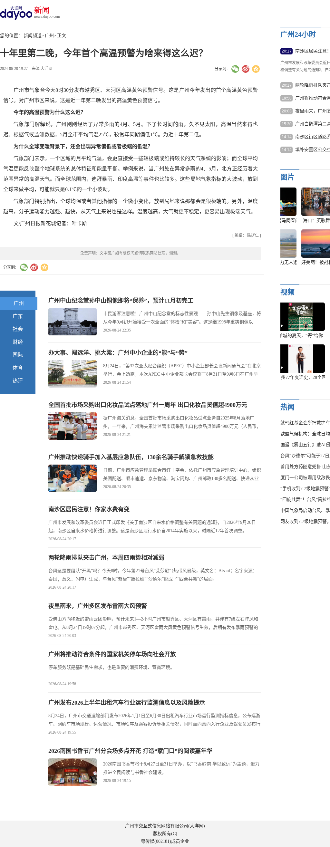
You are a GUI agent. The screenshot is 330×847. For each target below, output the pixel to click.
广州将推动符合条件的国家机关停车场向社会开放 (112, 654)
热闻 (287, 407)
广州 (49, 35)
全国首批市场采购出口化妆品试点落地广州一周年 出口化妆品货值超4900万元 (147, 405)
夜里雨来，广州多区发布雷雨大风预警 (97, 606)
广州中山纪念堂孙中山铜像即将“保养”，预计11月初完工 (120, 300)
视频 (287, 292)
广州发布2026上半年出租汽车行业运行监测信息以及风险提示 (126, 702)
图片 (287, 177)
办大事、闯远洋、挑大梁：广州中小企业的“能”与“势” (118, 353)
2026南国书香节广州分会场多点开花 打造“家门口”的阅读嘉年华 (130, 751)
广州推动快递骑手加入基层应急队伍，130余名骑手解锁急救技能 (131, 457)
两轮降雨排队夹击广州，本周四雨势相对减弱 (106, 557)
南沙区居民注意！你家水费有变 (89, 509)
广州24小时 (298, 34)
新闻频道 (33, 35)
